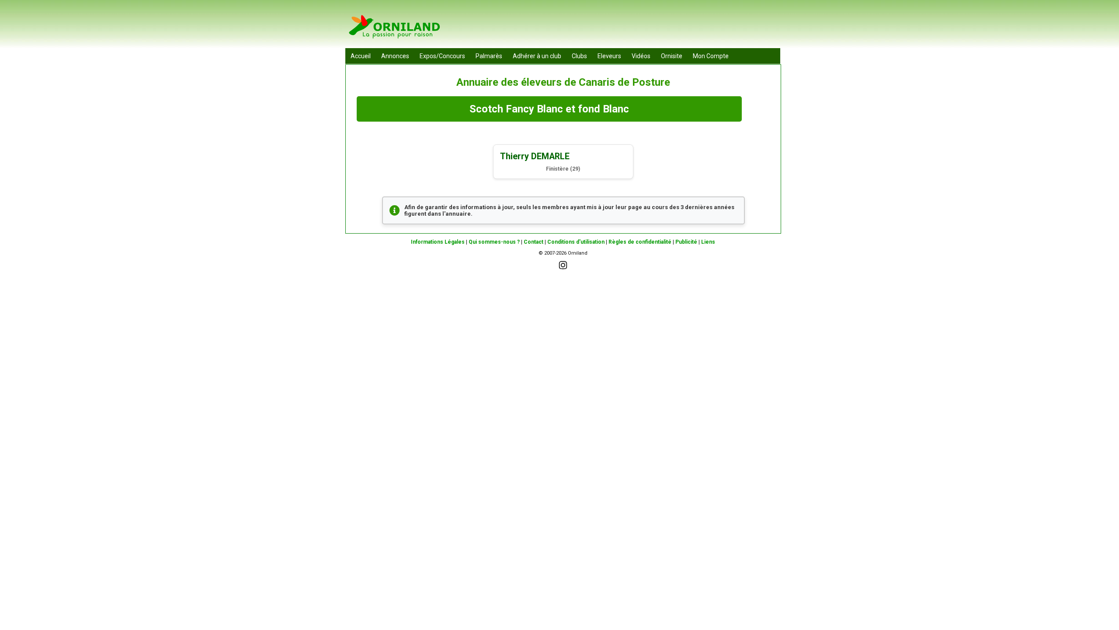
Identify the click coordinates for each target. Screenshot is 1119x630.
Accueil (361, 56)
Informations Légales (438, 242)
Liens (708, 242)
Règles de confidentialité (639, 242)
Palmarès (489, 56)
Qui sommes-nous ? (494, 242)
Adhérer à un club (537, 56)
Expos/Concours (442, 56)
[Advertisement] (621, 26)
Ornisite (671, 56)
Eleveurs (609, 56)
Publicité (686, 242)
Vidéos (641, 56)
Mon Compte (711, 56)
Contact (533, 242)
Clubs (579, 56)
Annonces (395, 56)
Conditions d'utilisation (576, 242)
